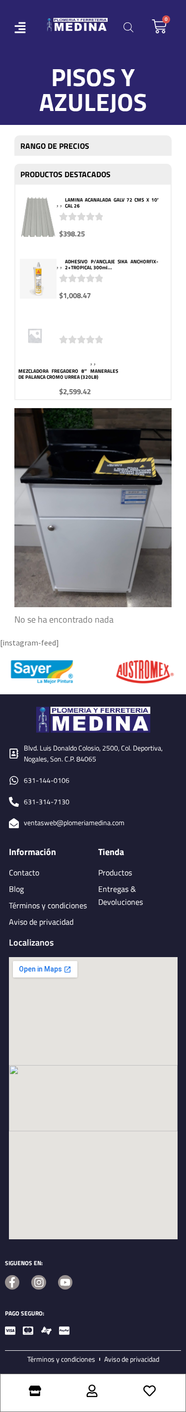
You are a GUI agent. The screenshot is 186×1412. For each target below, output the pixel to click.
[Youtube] (65, 1282)
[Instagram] (38, 1282)
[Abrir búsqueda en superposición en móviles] (128, 27)
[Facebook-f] (12, 1282)
